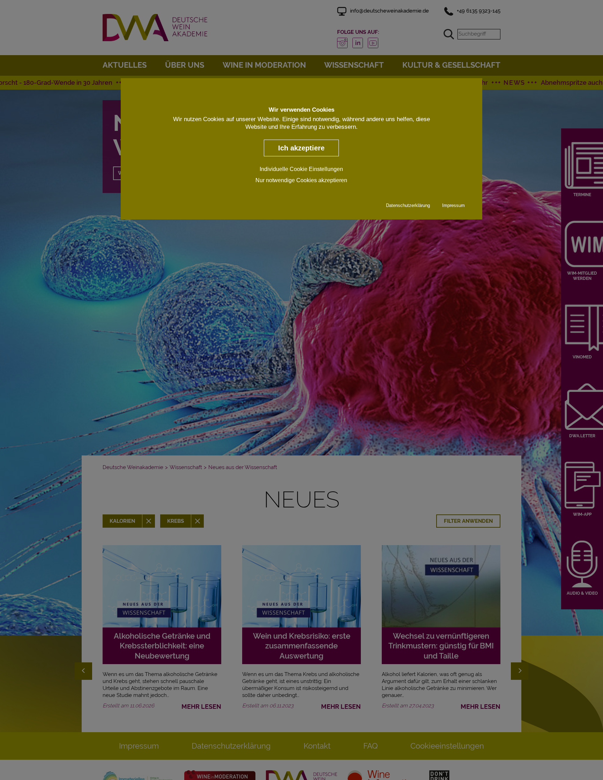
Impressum (453, 205)
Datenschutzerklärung (408, 205)
